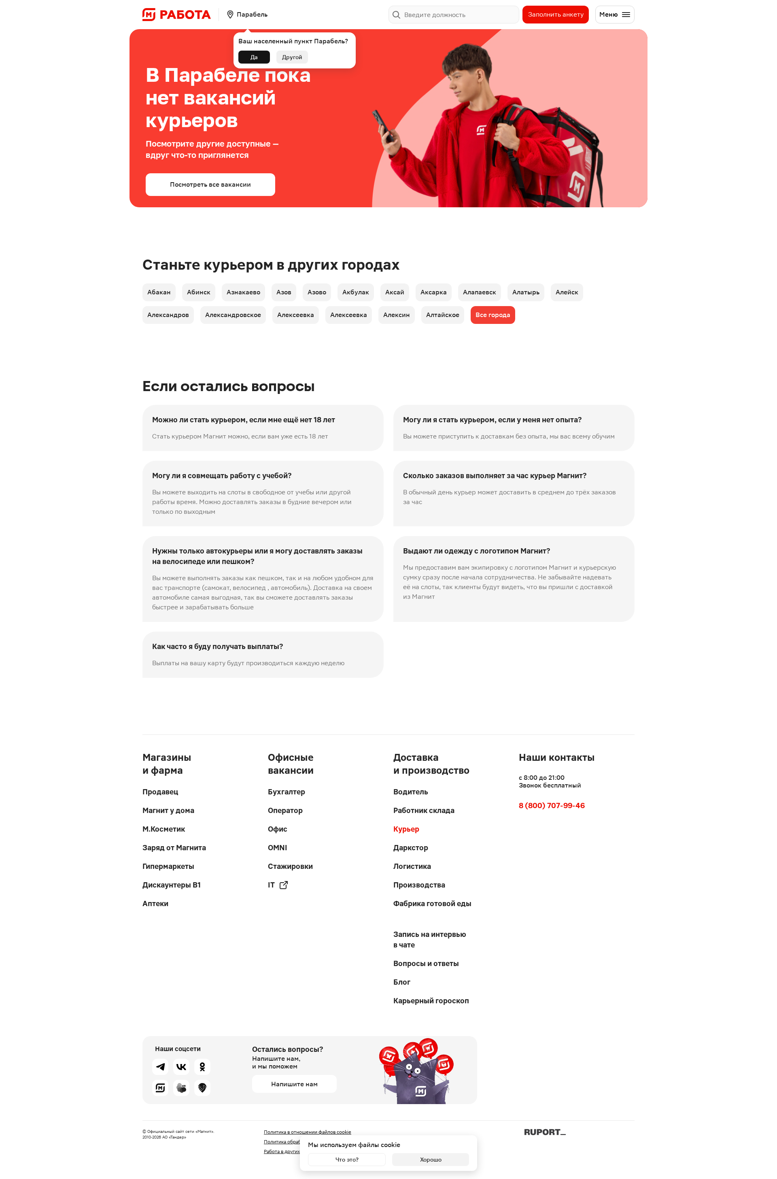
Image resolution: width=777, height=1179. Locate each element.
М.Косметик (163, 829)
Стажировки (290, 866)
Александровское (233, 315)
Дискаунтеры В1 (171, 885)
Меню (608, 14)
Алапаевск (479, 292)
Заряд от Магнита (174, 847)
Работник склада (423, 810)
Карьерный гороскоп (431, 1000)
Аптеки (155, 903)
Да (254, 57)
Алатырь (525, 292)
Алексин (396, 315)
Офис (277, 829)
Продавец (160, 791)
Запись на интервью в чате (429, 939)
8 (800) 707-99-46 (552, 805)
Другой (292, 57)
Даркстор (410, 847)
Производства (419, 885)
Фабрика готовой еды (432, 903)
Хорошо (431, 1159)
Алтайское (442, 315)
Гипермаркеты (168, 866)
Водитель (410, 791)
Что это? (347, 1159)
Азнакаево (243, 292)
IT (271, 885)
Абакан (159, 292)
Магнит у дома (168, 810)
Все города (493, 315)
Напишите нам (294, 1084)
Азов (283, 292)
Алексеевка (295, 315)
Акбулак (355, 292)
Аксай (394, 292)
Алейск (567, 292)
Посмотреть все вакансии (210, 184)
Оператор (285, 810)
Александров (168, 315)
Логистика (412, 866)
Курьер (406, 829)
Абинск (198, 292)
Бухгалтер (286, 791)
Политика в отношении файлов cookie (307, 1132)
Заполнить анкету (556, 14)
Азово (317, 292)
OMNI (277, 847)
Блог (401, 982)
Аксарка (433, 292)
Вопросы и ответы (426, 963)
